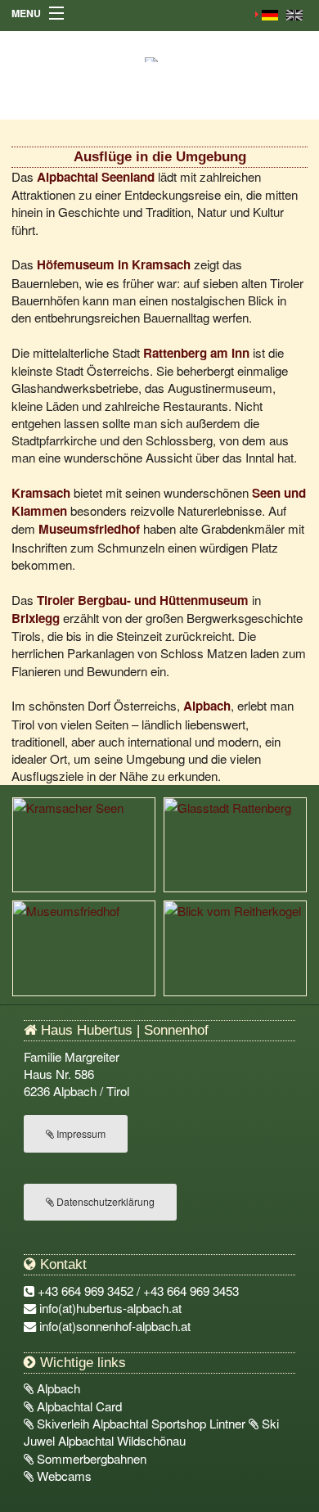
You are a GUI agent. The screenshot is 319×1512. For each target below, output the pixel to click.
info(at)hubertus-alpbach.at (110, 1307)
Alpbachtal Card (78, 1406)
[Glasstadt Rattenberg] (235, 842)
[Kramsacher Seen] (83, 842)
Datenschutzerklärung (104, 1201)
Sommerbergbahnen (90, 1458)
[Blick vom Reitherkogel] (235, 946)
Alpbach (57, 1388)
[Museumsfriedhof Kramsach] (83, 946)
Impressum (80, 1133)
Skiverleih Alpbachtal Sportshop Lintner (141, 1423)
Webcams (63, 1475)
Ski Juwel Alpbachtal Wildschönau (151, 1432)
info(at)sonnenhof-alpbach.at (115, 1325)
